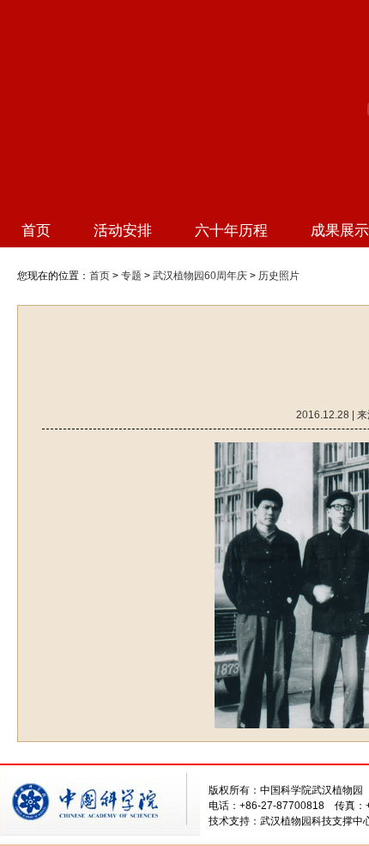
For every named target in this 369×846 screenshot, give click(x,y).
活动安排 (123, 230)
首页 (36, 230)
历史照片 (278, 276)
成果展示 (340, 230)
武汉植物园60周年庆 (200, 276)
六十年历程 (231, 230)
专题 (131, 276)
